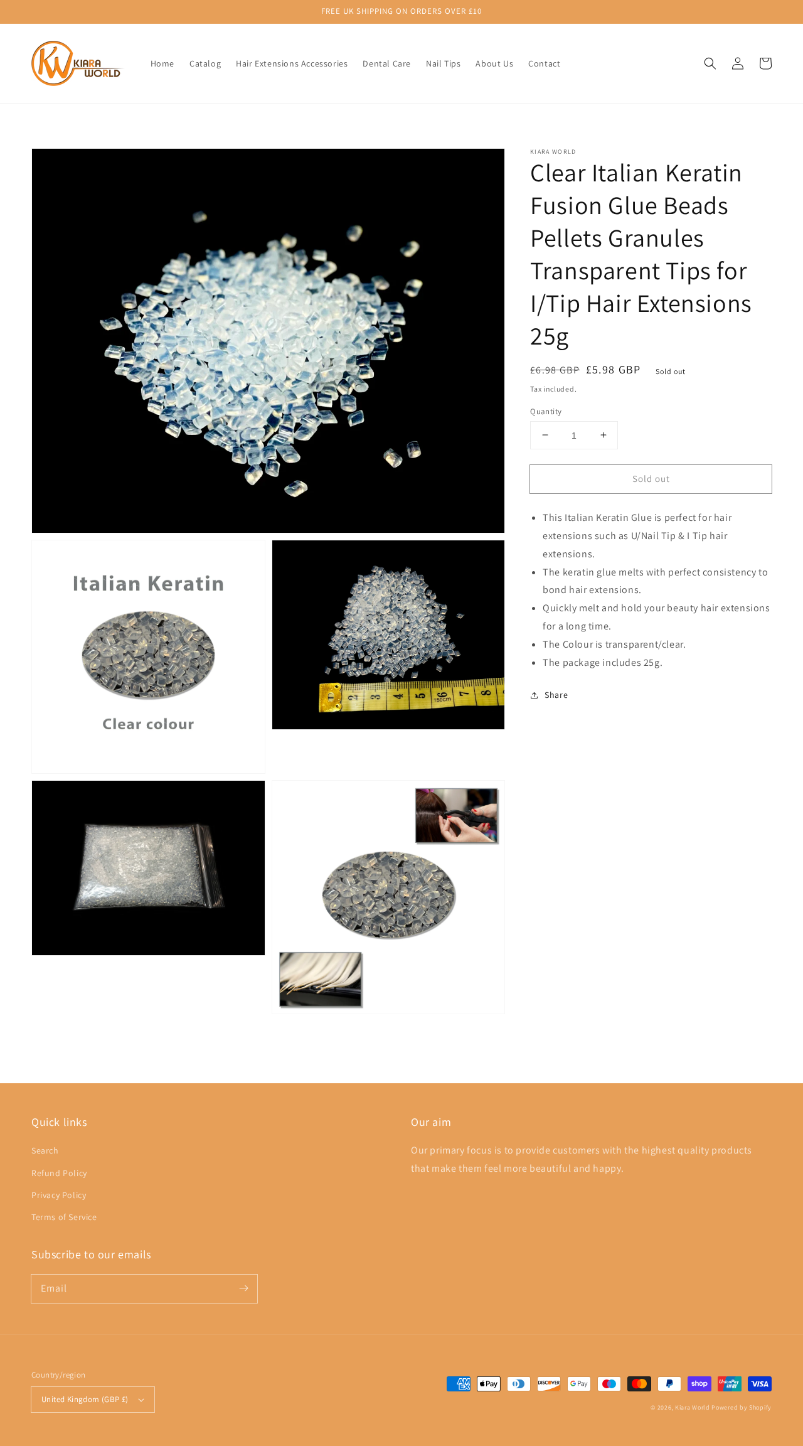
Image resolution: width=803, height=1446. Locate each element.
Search (45, 1150)
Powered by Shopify (741, 1407)
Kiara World (693, 1407)
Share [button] (556, 694)
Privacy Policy (58, 1195)
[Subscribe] (243, 1288)
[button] (710, 63)
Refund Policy (59, 1173)
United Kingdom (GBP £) (85, 1399)
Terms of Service (64, 1217)
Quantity (545, 410)
